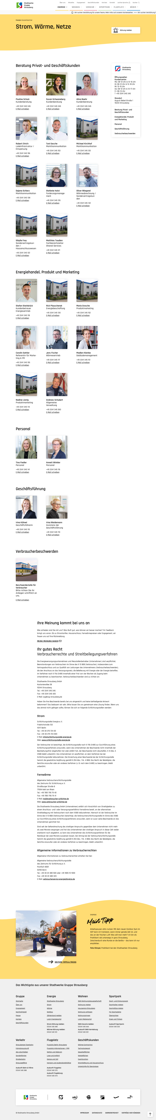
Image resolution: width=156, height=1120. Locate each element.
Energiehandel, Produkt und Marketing (124, 118)
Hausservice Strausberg (86, 1008)
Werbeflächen (83, 1056)
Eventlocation (83, 1059)
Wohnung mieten (84, 1005)
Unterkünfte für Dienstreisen (88, 1066)
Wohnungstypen (84, 1015)
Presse (18, 1015)
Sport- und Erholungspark (118, 1001)
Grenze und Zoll (52, 1059)
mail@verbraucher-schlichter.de (56, 799)
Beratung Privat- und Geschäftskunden (123, 111)
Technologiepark (84, 1048)
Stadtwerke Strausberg (55, 1001)
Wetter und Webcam (54, 1052)
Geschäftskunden (93, 3)
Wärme (49, 1008)
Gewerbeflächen (84, 1052)
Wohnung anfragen (85, 1012)
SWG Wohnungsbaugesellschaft (89, 1001)
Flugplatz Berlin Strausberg (57, 1045)
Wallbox (50, 1012)
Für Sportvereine (115, 1012)
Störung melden (126, 30)
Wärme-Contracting (85, 1045)
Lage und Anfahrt (53, 1056)
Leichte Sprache (122, 3)
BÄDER (133, 7)
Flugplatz (119, 7)
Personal (118, 124)
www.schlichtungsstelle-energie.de (56, 740)
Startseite (19, 1001)
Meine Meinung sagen (47, 641)
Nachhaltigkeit (21, 1012)
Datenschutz (97, 1113)
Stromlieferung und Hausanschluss (91, 1063)
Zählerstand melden (54, 1015)
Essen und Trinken (115, 1019)
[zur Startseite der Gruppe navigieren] (24, 5)
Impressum (84, 1113)
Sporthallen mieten (116, 1005)
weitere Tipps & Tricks (65, 962)
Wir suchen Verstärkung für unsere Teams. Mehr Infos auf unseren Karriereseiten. (85, 12)
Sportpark (104, 7)
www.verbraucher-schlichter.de (54, 802)
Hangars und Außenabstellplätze (59, 1063)
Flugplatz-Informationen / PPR (58, 1048)
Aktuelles (71, 3)
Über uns (62, 3)
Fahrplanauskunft (22, 1048)
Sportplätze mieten (116, 1008)
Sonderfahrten (21, 1056)
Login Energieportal (54, 1019)
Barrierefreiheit (111, 1113)
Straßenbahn (20, 1059)
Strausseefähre (21, 1063)
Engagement (81, 3)
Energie (61, 7)
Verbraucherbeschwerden (125, 133)
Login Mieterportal (85, 1019)
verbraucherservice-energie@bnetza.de (59, 879)
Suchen (135, 3)
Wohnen (76, 7)
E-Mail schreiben (22, 109)
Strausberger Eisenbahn (24, 1045)
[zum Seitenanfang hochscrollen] (150, 1114)
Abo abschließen (22, 1052)
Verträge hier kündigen (131, 1113)
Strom (49, 1005)
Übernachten (113, 1015)
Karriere (104, 3)
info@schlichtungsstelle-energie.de (57, 737)
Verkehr (90, 7)
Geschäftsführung (122, 129)
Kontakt (112, 3)
